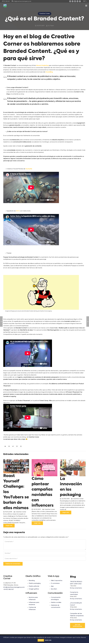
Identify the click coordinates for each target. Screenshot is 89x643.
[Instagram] (70, 1)
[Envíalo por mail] (5, 446)
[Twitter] (75, 1)
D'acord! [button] (41, 640)
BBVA (18, 211)
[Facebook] (72, 1)
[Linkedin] (77, 1)
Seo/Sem (54, 589)
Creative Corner (21, 511)
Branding (32, 580)
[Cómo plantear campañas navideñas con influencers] (44, 467)
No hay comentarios (76, 588)
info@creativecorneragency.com (14, 587)
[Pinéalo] (21, 446)
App (52, 586)
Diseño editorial (34, 586)
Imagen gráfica (34, 589)
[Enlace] (5, 5)
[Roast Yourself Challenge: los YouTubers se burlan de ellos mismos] (16, 466)
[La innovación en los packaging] (73, 467)
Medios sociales (56, 602)
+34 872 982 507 (8, 589)
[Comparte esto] (9, 446)
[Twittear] (13, 446)
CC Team (51, 25)
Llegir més (48, 640)
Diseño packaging (35, 583)
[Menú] (86, 5)
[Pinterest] (80, 1)
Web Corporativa (56, 580)
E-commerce (55, 583)
